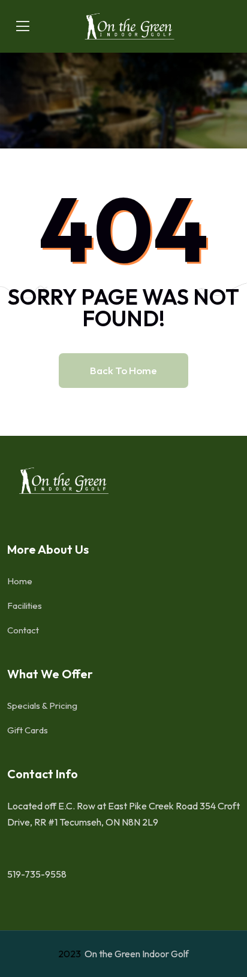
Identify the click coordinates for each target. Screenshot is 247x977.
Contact (23, 630)
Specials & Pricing (42, 705)
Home (19, 581)
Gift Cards (27, 730)
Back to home (123, 370)
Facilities (24, 605)
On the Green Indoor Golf (136, 954)
